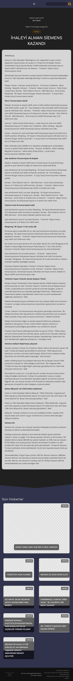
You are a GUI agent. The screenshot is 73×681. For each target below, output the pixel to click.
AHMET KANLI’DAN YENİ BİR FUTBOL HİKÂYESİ (36, 547)
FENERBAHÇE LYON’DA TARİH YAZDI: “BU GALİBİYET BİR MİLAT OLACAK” (53, 602)
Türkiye (36, 32)
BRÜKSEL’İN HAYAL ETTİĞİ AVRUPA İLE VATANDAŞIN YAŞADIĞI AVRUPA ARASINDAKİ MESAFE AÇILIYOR (16, 650)
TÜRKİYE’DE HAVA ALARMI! (19, 574)
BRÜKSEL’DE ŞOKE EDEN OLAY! (54, 574)
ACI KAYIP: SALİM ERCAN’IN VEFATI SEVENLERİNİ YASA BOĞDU (17, 602)
